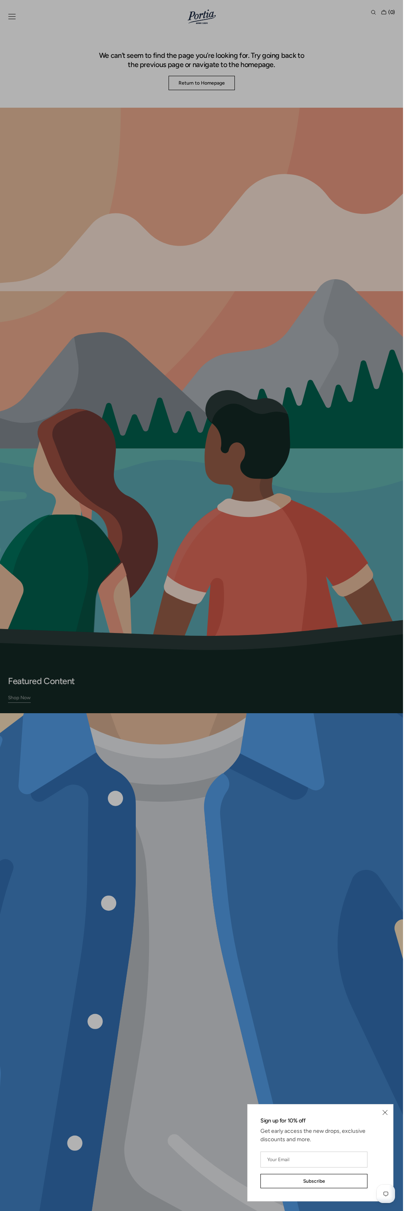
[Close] (385, 1112)
